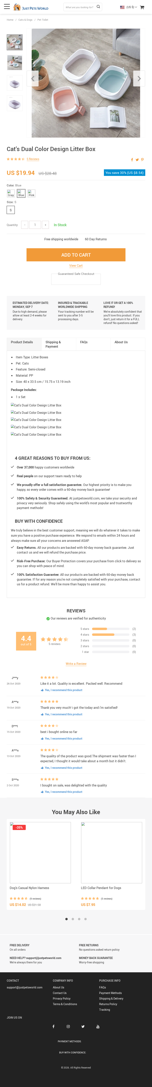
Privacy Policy (61, 998)
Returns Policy (108, 1004)
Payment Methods (110, 993)
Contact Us (59, 993)
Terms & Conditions (65, 1004)
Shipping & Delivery (111, 998)
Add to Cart (76, 255)
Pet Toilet (42, 19)
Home (10, 19)
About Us (58, 987)
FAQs (102, 987)
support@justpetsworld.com (24, 987)
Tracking (104, 1009)
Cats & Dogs (25, 19)
